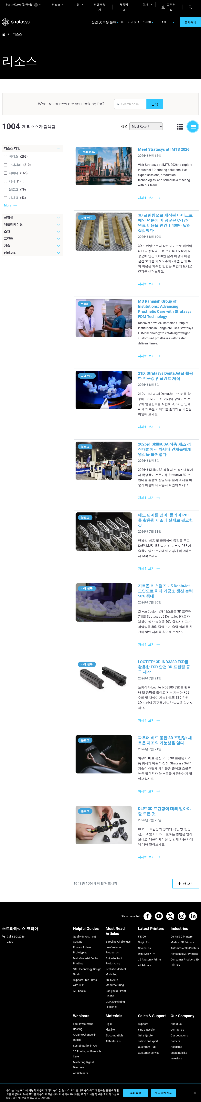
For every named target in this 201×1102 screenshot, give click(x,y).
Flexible (110, 1029)
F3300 (142, 936)
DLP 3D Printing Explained (115, 1004)
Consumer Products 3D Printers (185, 962)
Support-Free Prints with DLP (85, 982)
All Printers (144, 965)
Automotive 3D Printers (185, 948)
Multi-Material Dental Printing (85, 961)
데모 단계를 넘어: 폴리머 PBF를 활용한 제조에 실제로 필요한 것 (165, 520)
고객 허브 (171, 7)
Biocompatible (114, 1035)
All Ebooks (79, 990)
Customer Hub (147, 1046)
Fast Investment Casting (83, 1026)
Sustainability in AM (85, 1045)
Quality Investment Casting (84, 939)
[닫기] (194, 1093)
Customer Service (148, 1052)
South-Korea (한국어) (19, 4)
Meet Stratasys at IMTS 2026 (163, 149)
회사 (145, 4)
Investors (176, 1058)
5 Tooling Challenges (118, 941)
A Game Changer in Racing (84, 1037)
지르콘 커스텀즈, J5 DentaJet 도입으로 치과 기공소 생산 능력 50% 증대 (165, 590)
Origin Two (144, 942)
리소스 (56, 4)
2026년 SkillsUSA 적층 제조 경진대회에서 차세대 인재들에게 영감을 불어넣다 (164, 449)
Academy (176, 1046)
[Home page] (2, 34)
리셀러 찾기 (100, 7)
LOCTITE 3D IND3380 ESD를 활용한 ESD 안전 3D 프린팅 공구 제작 (164, 666)
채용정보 (124, 7)
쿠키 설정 (135, 1092)
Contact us (177, 1029)
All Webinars (80, 1073)
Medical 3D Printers (182, 942)
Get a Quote (145, 1035)
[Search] (190, 7)
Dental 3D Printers (182, 936)
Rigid (109, 1023)
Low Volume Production (113, 950)
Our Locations (179, 1035)
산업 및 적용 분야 (104, 22)
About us (176, 1023)
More (7, 205)
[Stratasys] (16, 22)
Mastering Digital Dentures (83, 1065)
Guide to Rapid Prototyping (114, 961)
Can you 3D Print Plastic (116, 993)
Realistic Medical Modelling (116, 972)
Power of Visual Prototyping (82, 950)
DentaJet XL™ (146, 953)
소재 (164, 22)
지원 (76, 4)
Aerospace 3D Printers (184, 953)
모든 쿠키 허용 (163, 1092)
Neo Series (144, 948)
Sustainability (179, 1052)
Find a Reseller (146, 1029)
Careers (175, 1041)
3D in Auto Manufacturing (115, 982)
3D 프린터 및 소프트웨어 (136, 22)
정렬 (124, 126)
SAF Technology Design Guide (87, 972)
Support (143, 1023)
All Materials (113, 1041)
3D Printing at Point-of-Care (87, 1054)
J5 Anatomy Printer (150, 959)
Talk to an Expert (148, 1041)
